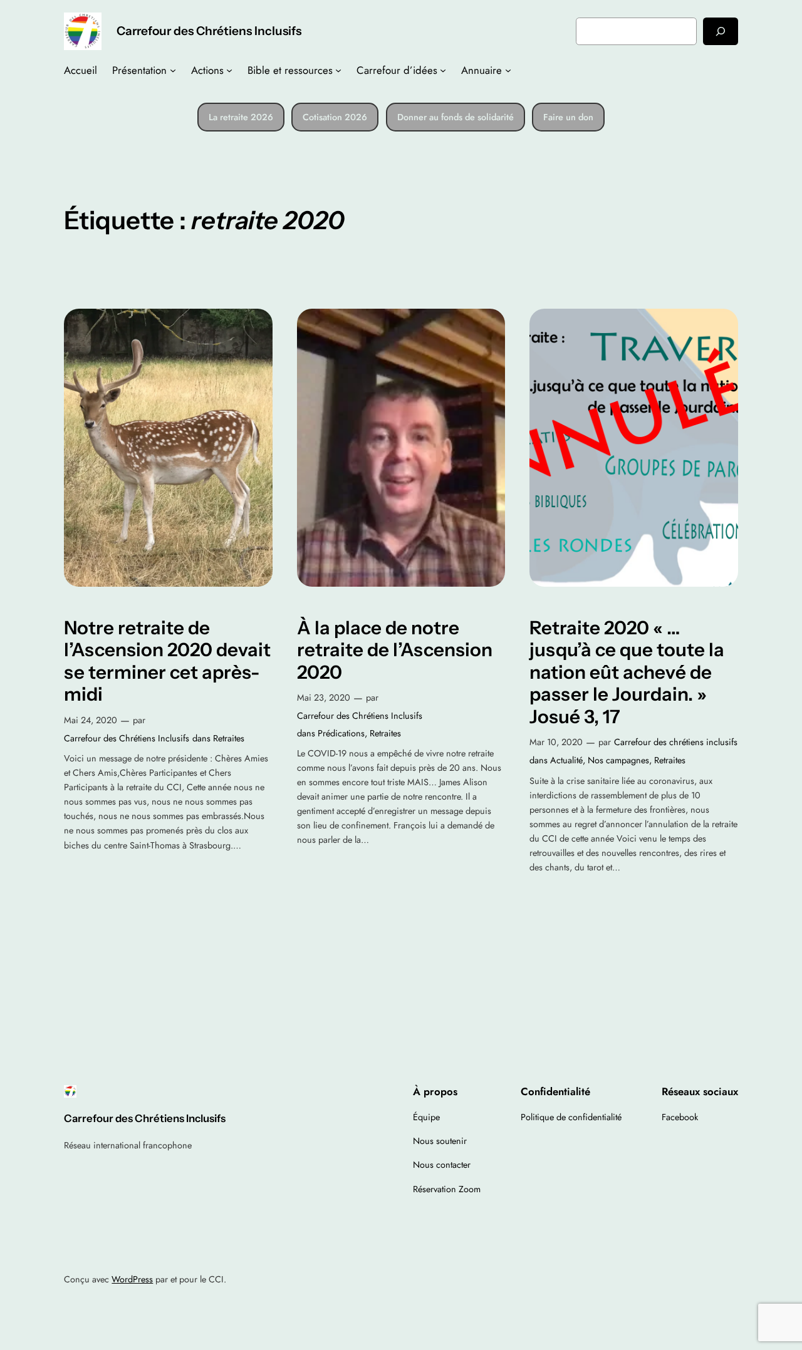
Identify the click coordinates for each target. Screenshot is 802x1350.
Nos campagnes (618, 760)
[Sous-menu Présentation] (173, 70)
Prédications (341, 733)
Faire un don (568, 117)
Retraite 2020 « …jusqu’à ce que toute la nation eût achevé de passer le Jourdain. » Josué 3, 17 (626, 672)
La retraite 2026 (241, 117)
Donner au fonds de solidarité (455, 117)
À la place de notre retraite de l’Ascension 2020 (394, 650)
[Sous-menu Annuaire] (508, 70)
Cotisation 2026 (335, 117)
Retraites (228, 738)
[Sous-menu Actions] (229, 70)
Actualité (566, 760)
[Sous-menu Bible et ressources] (338, 70)
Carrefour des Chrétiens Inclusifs (209, 30)
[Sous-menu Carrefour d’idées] (443, 70)
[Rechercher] (720, 31)
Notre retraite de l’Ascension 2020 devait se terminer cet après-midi (167, 661)
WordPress (132, 1279)
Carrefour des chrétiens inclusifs (675, 742)
